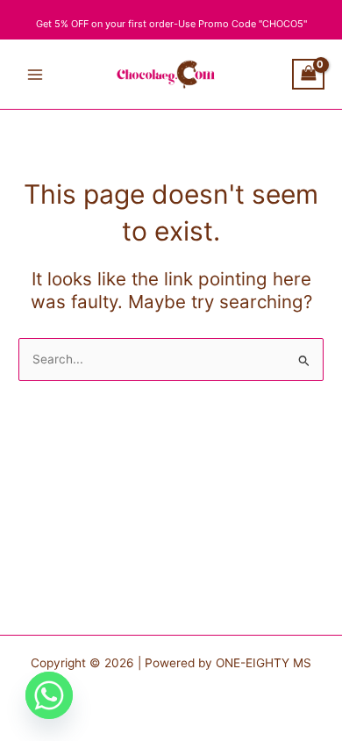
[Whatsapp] (49, 695)
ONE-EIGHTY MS (263, 663)
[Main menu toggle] (35, 74)
